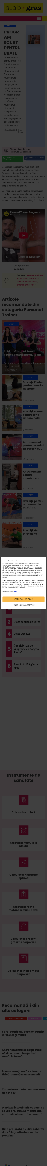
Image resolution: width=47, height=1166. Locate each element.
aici (15, 591)
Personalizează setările (23, 605)
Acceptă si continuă (23, 599)
